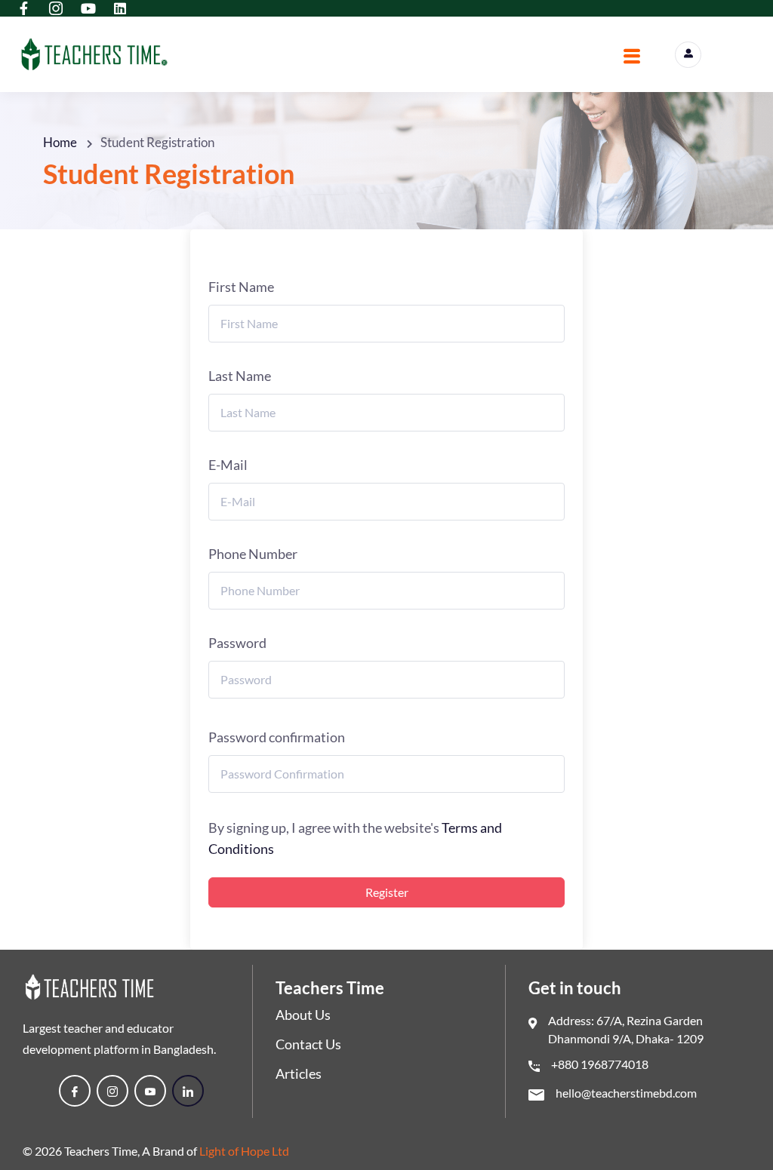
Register (386, 892)
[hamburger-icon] (631, 58)
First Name (241, 286)
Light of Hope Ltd (244, 1151)
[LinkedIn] (188, 1091)
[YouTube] (150, 1091)
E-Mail (228, 464)
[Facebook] (75, 1091)
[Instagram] (112, 1091)
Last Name (239, 375)
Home (60, 142)
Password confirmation (276, 737)
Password (237, 642)
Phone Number (252, 553)
